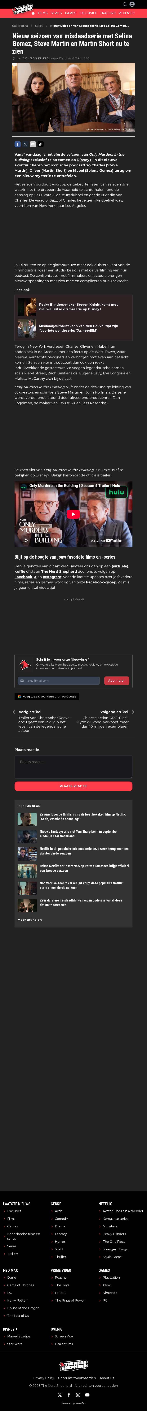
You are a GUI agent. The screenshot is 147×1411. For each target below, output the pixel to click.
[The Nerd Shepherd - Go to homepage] (22, 4)
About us (107, 1378)
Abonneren (116, 680)
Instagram (52, 577)
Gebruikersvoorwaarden (77, 1378)
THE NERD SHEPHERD (35, 58)
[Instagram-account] (78, 1395)
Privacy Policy (43, 1378)
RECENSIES (127, 13)
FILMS (43, 13)
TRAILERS (108, 13)
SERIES (56, 13)
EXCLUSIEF (88, 13)
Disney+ (84, 160)
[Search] (124, 4)
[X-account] (59, 1395)
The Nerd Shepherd (59, 571)
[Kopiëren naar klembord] (41, 144)
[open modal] (132, 4)
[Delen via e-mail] (33, 144)
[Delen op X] (25, 144)
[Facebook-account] (69, 1395)
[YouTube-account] (87, 1395)
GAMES (70, 13)
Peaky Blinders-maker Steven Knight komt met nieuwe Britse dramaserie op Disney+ (78, 307)
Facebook (23, 577)
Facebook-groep (101, 582)
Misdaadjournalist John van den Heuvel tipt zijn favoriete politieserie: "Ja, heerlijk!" (78, 328)
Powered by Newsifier (73, 1403)
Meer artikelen (30, 920)
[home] (33, 13)
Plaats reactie (73, 786)
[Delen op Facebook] (18, 144)
